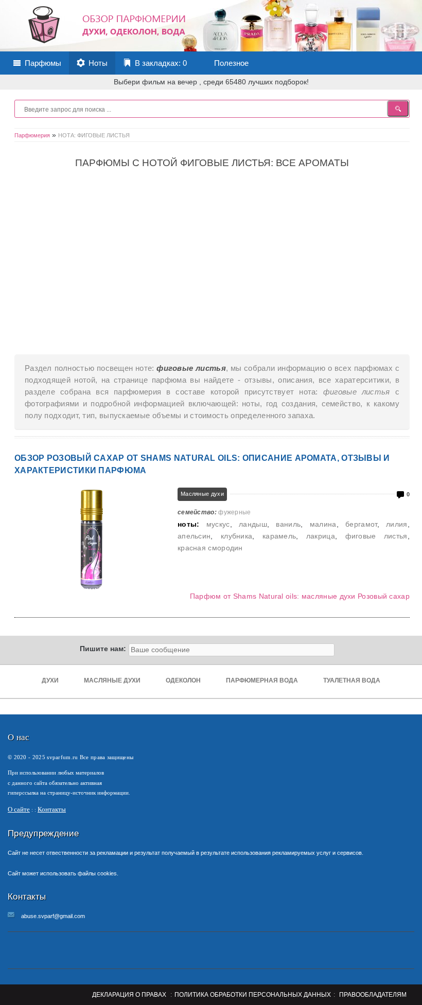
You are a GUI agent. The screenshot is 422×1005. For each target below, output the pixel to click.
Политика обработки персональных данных (252, 994)
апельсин (194, 536)
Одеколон (183, 680)
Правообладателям (373, 994)
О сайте (19, 809)
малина (323, 524)
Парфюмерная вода (262, 680)
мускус (218, 524)
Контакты (52, 809)
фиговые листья (376, 536)
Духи (50, 680)
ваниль (288, 524)
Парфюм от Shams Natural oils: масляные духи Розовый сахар (300, 596)
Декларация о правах (129, 994)
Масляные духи (202, 494)
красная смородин (210, 548)
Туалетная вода (351, 680)
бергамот (361, 524)
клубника (236, 536)
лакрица (320, 536)
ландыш (253, 524)
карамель (279, 536)
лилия (397, 524)
